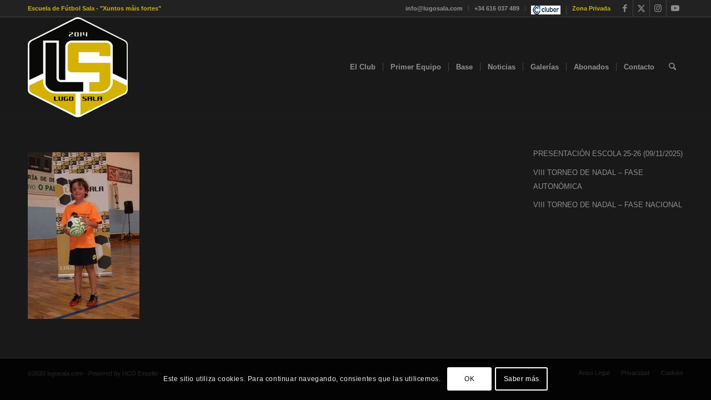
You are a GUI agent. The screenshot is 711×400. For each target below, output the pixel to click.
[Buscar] (672, 67)
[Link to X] (641, 8)
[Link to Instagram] (658, 8)
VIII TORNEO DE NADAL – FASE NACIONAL (607, 205)
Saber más (521, 379)
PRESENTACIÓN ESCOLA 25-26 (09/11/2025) (608, 153)
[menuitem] (434, 8)
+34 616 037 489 (496, 8)
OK (469, 379)
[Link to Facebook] (625, 8)
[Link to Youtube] (675, 8)
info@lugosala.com (434, 8)
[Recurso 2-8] (78, 67)
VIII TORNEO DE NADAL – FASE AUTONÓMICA (588, 179)
